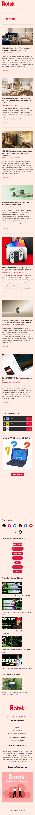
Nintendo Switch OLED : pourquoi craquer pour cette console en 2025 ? (17, 269)
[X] (4, 525)
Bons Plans (5, 207)
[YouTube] (31, 525)
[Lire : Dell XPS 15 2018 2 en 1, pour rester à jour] (17, 364)
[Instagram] (9, 525)
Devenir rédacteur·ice (17, 740)
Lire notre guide (17, 474)
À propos (17, 727)
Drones (4, 324)
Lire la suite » (6, 70)
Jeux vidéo (17, 558)
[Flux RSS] (14, 531)
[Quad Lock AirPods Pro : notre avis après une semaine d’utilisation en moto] (12, 684)
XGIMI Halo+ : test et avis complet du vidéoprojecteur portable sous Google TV (17, 153)
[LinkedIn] (25, 525)
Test (11, 105)
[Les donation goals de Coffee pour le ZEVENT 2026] (12, 588)
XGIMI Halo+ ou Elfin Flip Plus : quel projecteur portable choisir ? (16, 49)
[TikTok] (20, 532)
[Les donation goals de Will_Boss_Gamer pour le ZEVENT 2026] (12, 623)
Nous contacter (17, 730)
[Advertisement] (17, 498)
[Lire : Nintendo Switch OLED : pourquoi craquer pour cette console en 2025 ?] (17, 250)
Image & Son (5, 52)
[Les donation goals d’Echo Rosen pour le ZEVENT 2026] (12, 604)
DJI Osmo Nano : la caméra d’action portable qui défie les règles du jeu (17, 321)
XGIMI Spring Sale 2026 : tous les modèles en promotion (15, 204)
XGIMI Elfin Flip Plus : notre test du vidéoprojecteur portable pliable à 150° (16, 101)
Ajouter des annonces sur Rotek (17, 733)
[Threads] (20, 525)
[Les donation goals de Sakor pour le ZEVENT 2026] (12, 660)
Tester (29, 418)
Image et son (17, 553)
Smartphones (17, 549)
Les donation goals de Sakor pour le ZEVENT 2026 (17, 668)
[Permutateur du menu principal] (31, 4)
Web (17, 562)
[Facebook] (14, 525)
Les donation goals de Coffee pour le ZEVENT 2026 (17, 596)
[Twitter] (13, 716)
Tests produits (17, 544)
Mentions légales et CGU (17, 737)
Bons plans (17, 567)
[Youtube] (16, 716)
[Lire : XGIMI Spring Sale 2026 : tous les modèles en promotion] (17, 192)
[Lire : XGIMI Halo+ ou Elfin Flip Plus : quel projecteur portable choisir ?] (17, 36)
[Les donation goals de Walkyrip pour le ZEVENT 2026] (12, 641)
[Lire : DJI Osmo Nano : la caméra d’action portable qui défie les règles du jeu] (17, 308)
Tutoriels (17, 571)
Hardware (5, 272)
